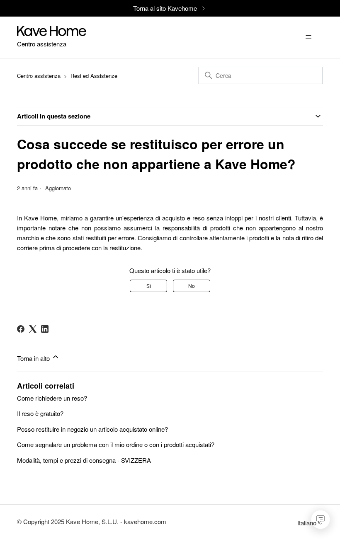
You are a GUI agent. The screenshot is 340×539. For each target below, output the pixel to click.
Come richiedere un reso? (52, 398)
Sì (148, 285)
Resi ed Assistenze (93, 76)
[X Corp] (32, 329)
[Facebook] (20, 329)
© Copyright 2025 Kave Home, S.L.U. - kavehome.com (91, 521)
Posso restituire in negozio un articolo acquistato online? (92, 429)
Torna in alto (34, 358)
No (191, 285)
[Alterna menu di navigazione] (308, 37)
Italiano (307, 522)
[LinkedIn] (45, 329)
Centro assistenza (39, 76)
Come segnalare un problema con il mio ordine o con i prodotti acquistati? (115, 444)
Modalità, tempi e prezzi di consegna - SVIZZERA (84, 460)
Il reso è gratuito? (40, 413)
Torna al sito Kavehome (165, 8)
